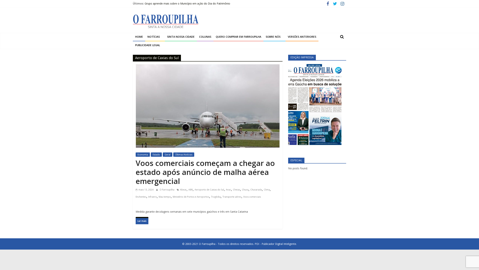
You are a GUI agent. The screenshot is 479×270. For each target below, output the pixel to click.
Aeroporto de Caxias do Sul (209, 189)
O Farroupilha (167, 189)
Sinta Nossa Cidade (181, 36)
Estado (156, 154)
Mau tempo (165, 196)
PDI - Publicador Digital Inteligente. (276, 244)
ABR (190, 189)
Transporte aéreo (231, 196)
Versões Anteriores (302, 36)
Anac (228, 189)
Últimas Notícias (183, 154)
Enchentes (141, 196)
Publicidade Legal (147, 45)
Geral (167, 154)
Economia (143, 154)
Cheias (236, 189)
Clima (267, 189)
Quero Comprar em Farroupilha (238, 36)
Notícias (153, 36)
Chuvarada (256, 189)
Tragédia (216, 196)
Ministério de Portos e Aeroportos (191, 196)
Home (139, 36)
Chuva (245, 189)
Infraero (152, 196)
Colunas (205, 36)
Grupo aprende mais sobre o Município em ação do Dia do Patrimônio (187, 3)
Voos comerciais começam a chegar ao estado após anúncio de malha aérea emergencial (205, 172)
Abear (183, 189)
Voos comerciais (252, 196)
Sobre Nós (273, 36)
